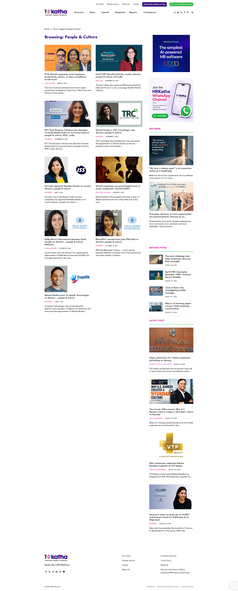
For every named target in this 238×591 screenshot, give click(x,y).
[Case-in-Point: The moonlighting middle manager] (156, 291)
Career (136, 4)
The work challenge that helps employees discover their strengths (178, 259)
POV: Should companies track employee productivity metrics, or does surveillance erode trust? (65, 77)
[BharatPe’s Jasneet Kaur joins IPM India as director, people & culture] (119, 223)
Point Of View (50, 83)
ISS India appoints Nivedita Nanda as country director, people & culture (68, 187)
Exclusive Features (103, 192)
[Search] (192, 12)
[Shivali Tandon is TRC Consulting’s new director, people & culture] (119, 114)
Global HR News (51, 248)
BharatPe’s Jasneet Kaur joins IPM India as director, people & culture (117, 240)
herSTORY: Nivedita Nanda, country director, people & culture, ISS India (118, 75)
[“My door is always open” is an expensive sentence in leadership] (171, 150)
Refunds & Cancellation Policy (168, 587)
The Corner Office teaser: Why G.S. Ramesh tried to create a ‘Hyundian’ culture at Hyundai (171, 412)
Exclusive (79, 12)
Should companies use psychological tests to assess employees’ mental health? (118, 187)
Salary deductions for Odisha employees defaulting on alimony (169, 359)
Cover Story (166, 561)
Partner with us (113, 4)
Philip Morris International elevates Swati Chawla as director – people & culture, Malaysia (65, 242)
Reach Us (126, 4)
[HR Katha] (56, 12)
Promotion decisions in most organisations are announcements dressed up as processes (170, 215)
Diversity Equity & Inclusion (160, 364)
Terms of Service (187, 587)
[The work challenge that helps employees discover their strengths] (156, 259)
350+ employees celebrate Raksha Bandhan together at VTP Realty (166, 464)
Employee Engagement (157, 469)
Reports (133, 12)
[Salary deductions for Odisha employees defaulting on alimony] (171, 340)
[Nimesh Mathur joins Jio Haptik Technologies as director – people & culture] (68, 279)
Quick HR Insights (156, 418)
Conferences (150, 12)
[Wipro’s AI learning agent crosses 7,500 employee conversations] (156, 306)
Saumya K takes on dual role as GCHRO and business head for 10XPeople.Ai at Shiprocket (169, 517)
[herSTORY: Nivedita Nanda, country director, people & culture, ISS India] (119, 58)
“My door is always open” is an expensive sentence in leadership (170, 169)
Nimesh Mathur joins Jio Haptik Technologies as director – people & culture (67, 296)
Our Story (100, 4)
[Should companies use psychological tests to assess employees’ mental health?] (119, 170)
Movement (49, 139)
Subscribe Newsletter (154, 4)
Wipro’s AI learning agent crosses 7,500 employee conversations (178, 306)
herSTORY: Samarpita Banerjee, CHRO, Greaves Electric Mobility (178, 274)
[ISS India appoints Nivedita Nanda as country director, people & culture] (68, 170)
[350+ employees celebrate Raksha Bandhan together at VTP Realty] (171, 445)
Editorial (164, 565)
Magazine (120, 12)
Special (105, 12)
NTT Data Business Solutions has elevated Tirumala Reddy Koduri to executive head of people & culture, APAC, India (67, 132)
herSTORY (99, 80)
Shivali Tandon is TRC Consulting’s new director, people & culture (115, 131)
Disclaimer (150, 587)
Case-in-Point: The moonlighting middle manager (175, 290)
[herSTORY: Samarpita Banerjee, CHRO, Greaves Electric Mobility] (156, 275)
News (92, 12)
